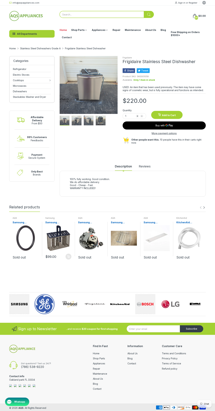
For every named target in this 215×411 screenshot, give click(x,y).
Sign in (182, 2)
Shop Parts (99, 358)
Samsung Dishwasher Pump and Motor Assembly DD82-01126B (90, 222)
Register (193, 2)
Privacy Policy (170, 358)
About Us (98, 378)
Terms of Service (171, 363)
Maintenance (100, 373)
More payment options (164, 133)
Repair (96, 368)
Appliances (99, 363)
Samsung (50, 218)
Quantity (127, 110)
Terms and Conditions (174, 353)
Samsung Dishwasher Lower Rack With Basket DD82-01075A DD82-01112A (124, 222)
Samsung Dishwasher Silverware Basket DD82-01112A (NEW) (57, 222)
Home (96, 353)
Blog (95, 383)
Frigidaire (127, 57)
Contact (97, 388)
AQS (15, 218)
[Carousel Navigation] (202, 207)
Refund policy (169, 368)
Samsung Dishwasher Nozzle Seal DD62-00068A (25, 222)
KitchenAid (181, 218)
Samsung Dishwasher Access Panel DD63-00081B (156, 222)
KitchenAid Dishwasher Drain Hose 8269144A (187, 222)
